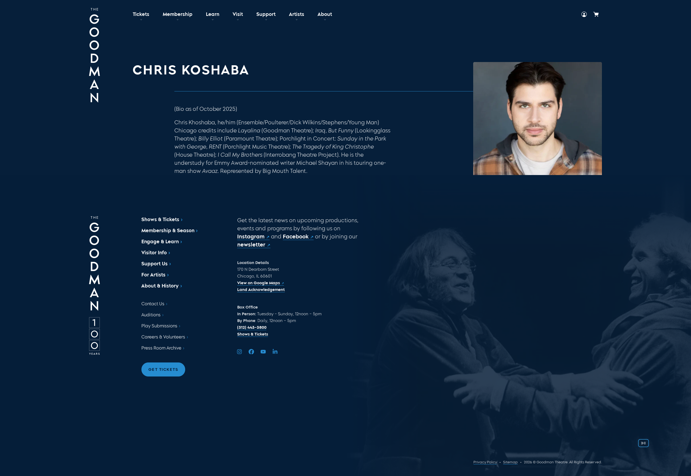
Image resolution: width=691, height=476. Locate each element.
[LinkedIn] (275, 352)
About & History (160, 286)
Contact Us (152, 303)
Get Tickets (163, 369)
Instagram (251, 236)
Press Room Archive (161, 348)
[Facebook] (251, 352)
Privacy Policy (485, 462)
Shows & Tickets (160, 219)
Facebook (296, 236)
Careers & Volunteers (163, 337)
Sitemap (510, 462)
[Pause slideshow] (643, 443)
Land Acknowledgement (261, 289)
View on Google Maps (258, 282)
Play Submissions (159, 325)
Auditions (151, 314)
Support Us (154, 264)
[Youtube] (263, 352)
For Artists (153, 275)
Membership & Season (167, 231)
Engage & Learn (160, 242)
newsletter (251, 244)
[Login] (584, 14)
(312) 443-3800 (251, 327)
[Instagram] (239, 352)
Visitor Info (154, 253)
